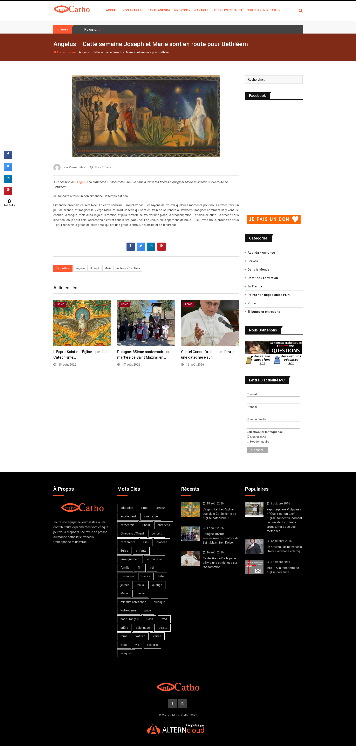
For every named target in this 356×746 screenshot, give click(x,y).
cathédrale (128, 525)
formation (127, 576)
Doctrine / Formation (263, 278)
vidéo (124, 644)
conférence (128, 542)
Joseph (95, 268)
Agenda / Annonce (261, 252)
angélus (80, 268)
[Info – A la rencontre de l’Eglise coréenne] (254, 567)
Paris (149, 619)
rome (124, 636)
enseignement (130, 559)
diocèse (162, 542)
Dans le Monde (258, 269)
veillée (157, 636)
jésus (140, 585)
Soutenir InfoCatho (263, 10)
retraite (162, 627)
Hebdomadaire (259, 441)
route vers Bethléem (128, 268)
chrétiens (164, 525)
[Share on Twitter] (141, 250)
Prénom (252, 406)
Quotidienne (257, 436)
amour (160, 507)
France (146, 576)
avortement (128, 516)
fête (161, 576)
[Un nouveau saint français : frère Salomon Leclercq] (254, 546)
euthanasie (154, 559)
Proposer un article (191, 10)
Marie (108, 268)
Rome (72, 52)
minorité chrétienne (133, 602)
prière (124, 627)
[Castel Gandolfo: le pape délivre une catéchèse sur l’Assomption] (190, 558)
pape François (130, 619)
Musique (159, 602)
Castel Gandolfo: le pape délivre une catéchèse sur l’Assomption (220, 563)
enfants (141, 550)
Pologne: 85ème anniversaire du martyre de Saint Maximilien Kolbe (132, 29)
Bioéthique (151, 516)
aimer (145, 507)
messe (140, 593)
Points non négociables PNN (269, 295)
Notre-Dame (129, 610)
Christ (146, 525)
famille (125, 567)
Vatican (140, 636)
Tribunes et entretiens (264, 312)
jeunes (125, 585)
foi (152, 567)
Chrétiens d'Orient (132, 533)
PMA (164, 619)
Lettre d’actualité (228, 10)
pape (147, 610)
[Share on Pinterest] (161, 250)
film (139, 567)
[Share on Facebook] (130, 250)
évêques (126, 653)
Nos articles (132, 10)
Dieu (146, 542)
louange (157, 585)
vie (137, 644)
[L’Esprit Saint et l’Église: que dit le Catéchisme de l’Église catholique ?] (190, 509)
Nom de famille (256, 419)
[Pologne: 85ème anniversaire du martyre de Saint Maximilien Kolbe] (190, 533)
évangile (152, 644)
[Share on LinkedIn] (8, 182)
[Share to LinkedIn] (151, 250)
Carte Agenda (159, 10)
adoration (127, 507)
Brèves (253, 261)
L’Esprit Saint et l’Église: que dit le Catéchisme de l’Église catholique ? (219, 514)
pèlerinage (143, 627)
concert (157, 533)
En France (255, 286)
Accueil (112, 10)
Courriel (252, 394)
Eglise (124, 550)
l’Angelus (81, 182)
